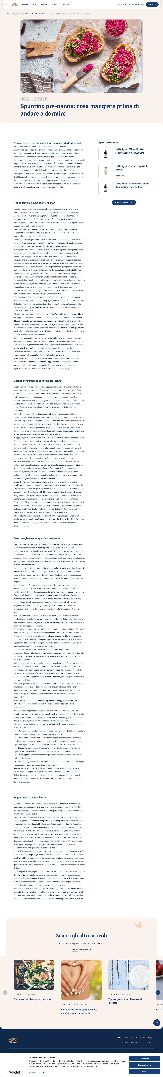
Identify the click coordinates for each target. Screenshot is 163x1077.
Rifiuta (144, 1071)
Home (9, 14)
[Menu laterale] (6, 4)
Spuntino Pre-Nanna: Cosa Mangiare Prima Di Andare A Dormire (70, 14)
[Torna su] (156, 1022)
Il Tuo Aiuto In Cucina (39, 14)
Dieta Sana (26, 14)
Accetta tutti (144, 1058)
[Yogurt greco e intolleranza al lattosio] (128, 975)
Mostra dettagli (35, 1072)
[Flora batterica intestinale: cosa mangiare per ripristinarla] (81, 980)
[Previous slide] (5, 992)
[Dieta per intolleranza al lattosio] (34, 975)
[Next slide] (157, 992)
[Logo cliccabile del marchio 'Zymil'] (15, 4)
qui (117, 1064)
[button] (25, 4)
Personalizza (143, 1065)
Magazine (16, 14)
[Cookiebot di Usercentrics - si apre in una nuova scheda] (14, 1072)
